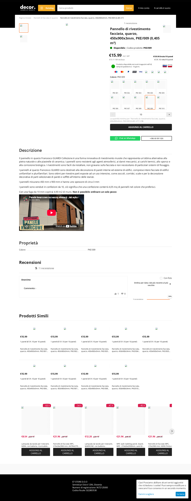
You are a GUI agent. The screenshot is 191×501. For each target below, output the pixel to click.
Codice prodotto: (135, 47)
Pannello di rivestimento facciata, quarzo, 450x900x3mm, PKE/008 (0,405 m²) (95, 387)
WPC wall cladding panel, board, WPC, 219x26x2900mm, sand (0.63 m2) (131, 445)
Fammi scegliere (146, 494)
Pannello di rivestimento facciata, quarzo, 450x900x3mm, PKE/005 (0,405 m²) (156, 350)
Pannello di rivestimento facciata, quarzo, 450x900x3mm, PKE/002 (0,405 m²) (64, 350)
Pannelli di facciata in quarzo (46, 18)
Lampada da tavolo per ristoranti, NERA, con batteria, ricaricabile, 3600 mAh (35, 445)
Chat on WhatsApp (127, 138)
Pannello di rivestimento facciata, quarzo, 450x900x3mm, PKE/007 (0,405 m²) (64, 387)
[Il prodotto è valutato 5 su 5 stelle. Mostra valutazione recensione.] (24, 345)
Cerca (129, 8)
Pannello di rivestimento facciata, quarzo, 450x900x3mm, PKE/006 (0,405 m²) (34, 387)
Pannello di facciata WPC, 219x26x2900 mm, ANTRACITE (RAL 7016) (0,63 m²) (65, 445)
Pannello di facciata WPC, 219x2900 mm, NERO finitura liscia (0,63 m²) (160, 445)
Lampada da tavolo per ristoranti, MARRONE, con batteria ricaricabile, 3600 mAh (99, 445)
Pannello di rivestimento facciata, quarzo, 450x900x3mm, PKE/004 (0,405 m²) (126, 350)
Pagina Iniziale (25, 18)
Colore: (113, 77)
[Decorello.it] (27, 7)
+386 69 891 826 (156, 138)
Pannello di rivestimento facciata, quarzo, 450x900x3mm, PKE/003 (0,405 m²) (95, 350)
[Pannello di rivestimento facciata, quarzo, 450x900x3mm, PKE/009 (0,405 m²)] (67, 24)
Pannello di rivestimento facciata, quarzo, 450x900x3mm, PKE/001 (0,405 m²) (34, 350)
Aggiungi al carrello (140, 127)
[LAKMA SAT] (167, 28)
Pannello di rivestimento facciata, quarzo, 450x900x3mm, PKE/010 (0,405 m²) (126, 387)
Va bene (181, 494)
